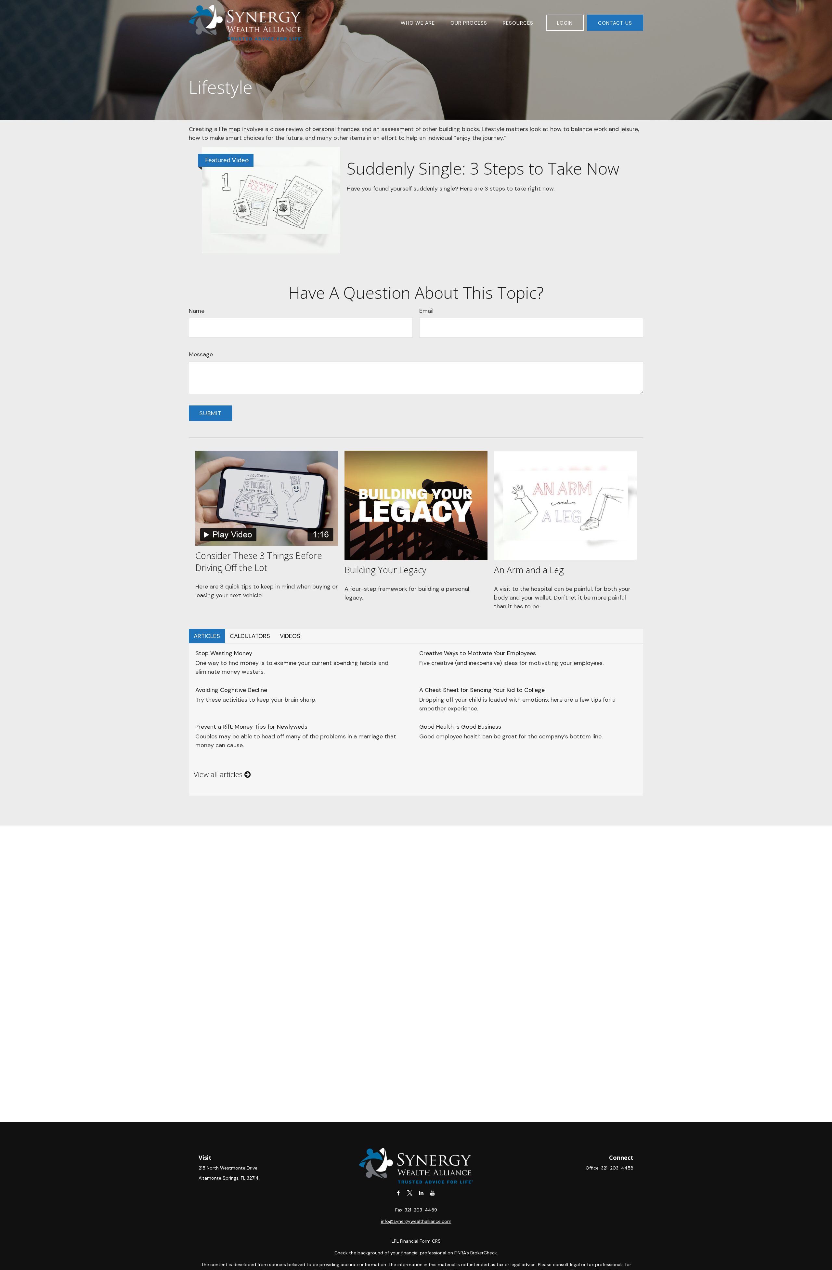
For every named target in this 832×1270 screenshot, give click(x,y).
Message (201, 354)
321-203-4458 (617, 1168)
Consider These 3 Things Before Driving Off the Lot (258, 561)
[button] (418, 22)
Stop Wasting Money (223, 653)
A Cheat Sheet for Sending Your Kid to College (482, 690)
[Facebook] (398, 1192)
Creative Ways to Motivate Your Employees (477, 653)
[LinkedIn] (421, 1192)
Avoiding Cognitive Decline (231, 690)
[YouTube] (432, 1192)
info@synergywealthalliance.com (416, 1221)
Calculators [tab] (250, 636)
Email (426, 311)
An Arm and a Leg (529, 570)
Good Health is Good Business (460, 727)
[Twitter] (409, 1192)
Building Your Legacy (385, 570)
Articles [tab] (207, 636)
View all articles (219, 774)
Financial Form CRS (420, 1241)
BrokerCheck (483, 1253)
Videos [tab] (290, 636)
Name (196, 311)
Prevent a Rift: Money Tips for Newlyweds (251, 727)
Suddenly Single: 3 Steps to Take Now (483, 168)
